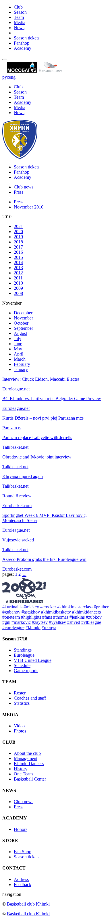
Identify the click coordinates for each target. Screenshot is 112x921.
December (23, 312)
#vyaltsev (57, 622)
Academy (22, 48)
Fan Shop (22, 851)
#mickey (31, 606)
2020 (18, 231)
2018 (18, 241)
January (21, 369)
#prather (101, 606)
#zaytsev (40, 622)
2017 (18, 247)
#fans (47, 617)
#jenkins (77, 617)
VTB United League (32, 660)
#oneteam (11, 617)
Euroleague (24, 655)
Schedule (22, 665)
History (20, 768)
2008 (18, 293)
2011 (18, 277)
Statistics (22, 703)
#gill (6, 622)
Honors (20, 829)
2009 (18, 288)
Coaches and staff (30, 698)
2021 (18, 226)
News (19, 27)
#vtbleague (91, 622)
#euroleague (13, 627)
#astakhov (31, 612)
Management (25, 758)
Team (19, 17)
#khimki (33, 627)
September (23, 328)
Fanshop (21, 43)
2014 (18, 262)
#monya (49, 627)
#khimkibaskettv (56, 612)
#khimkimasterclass (74, 606)
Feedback (22, 884)
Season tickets (26, 37)
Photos (20, 731)
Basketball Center (30, 779)
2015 (18, 257)
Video (19, 725)
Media (19, 22)
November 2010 (28, 207)
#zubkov (94, 617)
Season (20, 12)
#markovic (21, 622)
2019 (18, 236)
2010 (18, 283)
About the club (27, 753)
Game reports (26, 670)
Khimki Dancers (29, 763)
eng (12, 77)
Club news (23, 186)
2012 (18, 272)
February (22, 364)
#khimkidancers (86, 612)
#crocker (48, 606)
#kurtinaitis (12, 606)
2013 (18, 267)
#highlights (31, 617)
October (21, 323)
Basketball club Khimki (28, 904)
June (18, 343)
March (20, 359)
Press (18, 192)
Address (21, 879)
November (23, 317)
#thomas (60, 617)
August (20, 333)
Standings (23, 650)
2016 (18, 252)
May (18, 348)
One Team (23, 773)
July (17, 338)
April (18, 354)
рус (5, 77)
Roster (20, 692)
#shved (73, 622)
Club (18, 7)
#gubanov (11, 612)
